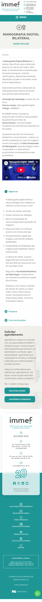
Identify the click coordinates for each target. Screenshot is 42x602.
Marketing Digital (21, 591)
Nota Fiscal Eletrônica (21, 541)
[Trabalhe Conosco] (21, 532)
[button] (21, 17)
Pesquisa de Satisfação (21, 526)
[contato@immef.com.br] (21, 462)
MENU (22, 17)
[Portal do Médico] (21, 517)
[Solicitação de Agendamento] (21, 504)
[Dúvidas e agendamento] (37, 593)
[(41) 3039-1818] (21, 433)
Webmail (21, 547)
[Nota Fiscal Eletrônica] (21, 538)
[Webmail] (21, 545)
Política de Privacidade (21, 489)
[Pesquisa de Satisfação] (21, 524)
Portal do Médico (21, 520)
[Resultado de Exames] (21, 511)
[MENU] (17, 17)
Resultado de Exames (21, 513)
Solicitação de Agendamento (21, 506)
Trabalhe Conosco (21, 534)
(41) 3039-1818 (21, 436)
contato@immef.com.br (21, 466)
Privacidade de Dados (21, 491)
